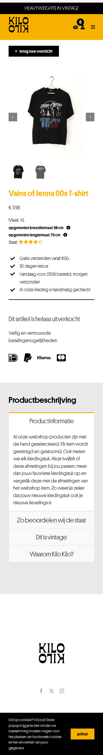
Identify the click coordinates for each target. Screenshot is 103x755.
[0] (75, 27)
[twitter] (51, 691)
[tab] (51, 420)
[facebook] (41, 691)
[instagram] (62, 691)
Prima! (82, 734)
